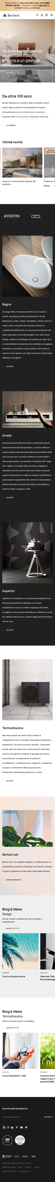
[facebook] (8, 1127)
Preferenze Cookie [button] (9, 1171)
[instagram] (4, 1127)
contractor (40, 112)
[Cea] (13, 216)
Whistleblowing (9, 1167)
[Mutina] (38, 216)
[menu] (51, 15)
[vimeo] (26, 1127)
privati (18, 112)
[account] (42, 15)
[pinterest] (17, 1127)
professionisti (28, 112)
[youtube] (21, 1127)
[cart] (46, 15)
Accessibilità (25, 1171)
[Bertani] (10, 15)
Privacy (28, 1167)
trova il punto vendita (27, 117)
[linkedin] (12, 1127)
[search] (37, 15)
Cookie (37, 1167)
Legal (20, 1167)
